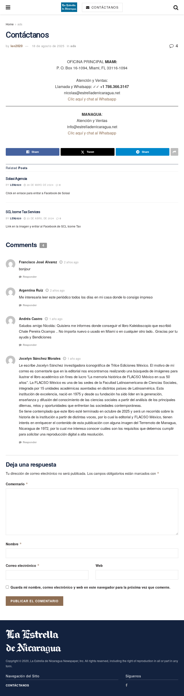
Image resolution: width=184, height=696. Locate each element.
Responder (30, 276)
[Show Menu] (8, 7)
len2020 (17, 46)
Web (99, 565)
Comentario (17, 483)
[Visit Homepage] (69, 7)
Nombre (14, 543)
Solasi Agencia (16, 179)
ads (19, 24)
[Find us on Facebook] (126, 685)
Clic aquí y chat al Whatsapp (92, 99)
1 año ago (56, 319)
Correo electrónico (23, 565)
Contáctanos (104, 7)
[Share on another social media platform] (174, 152)
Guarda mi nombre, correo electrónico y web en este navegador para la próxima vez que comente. (90, 587)
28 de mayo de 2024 (39, 185)
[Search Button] (175, 7)
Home (10, 24)
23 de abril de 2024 (40, 218)
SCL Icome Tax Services (23, 212)
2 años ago (71, 262)
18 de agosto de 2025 (48, 46)
